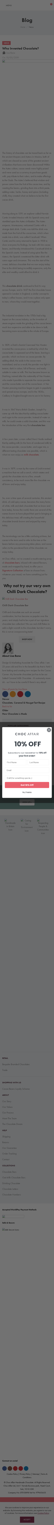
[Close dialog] (49, 730)
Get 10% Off (27, 785)
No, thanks (27, 792)
